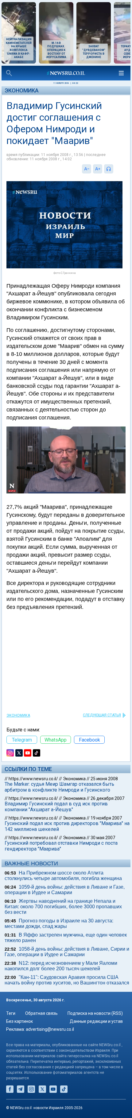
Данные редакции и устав (96, 1021)
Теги (10, 1013)
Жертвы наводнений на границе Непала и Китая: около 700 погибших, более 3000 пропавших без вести (63, 906)
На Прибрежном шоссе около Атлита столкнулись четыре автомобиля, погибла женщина (63, 875)
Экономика (22, 90)
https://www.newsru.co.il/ (33, 778)
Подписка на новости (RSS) (95, 1013)
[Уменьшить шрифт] (86, 168)
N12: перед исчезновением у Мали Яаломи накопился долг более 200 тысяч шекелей (61, 965)
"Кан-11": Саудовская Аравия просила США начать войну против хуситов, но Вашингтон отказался (67, 980)
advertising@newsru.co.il (50, 1029)
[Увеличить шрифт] (97, 168)
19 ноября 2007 (106, 818)
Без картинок (19, 1021)
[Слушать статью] (115, 168)
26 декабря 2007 (107, 798)
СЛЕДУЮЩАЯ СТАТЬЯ (102, 715)
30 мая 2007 (103, 837)
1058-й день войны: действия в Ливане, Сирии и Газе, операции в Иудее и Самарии (67, 951)
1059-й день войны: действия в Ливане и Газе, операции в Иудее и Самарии (65, 889)
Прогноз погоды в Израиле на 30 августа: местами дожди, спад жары (59, 923)
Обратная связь (41, 1013)
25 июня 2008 (104, 778)
